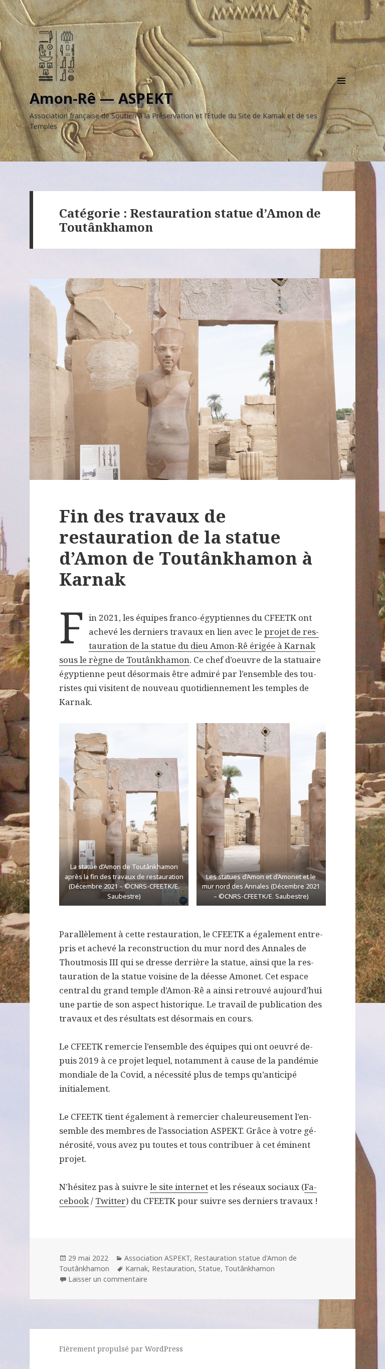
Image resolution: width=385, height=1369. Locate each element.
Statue (210, 1268)
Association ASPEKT (157, 1258)
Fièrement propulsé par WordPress (121, 1348)
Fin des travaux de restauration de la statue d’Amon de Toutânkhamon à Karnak (185, 547)
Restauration (173, 1268)
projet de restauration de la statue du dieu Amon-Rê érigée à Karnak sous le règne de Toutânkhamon (189, 645)
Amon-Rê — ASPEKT (101, 98)
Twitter (110, 1201)
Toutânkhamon (250, 1268)
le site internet (179, 1186)
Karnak (136, 1268)
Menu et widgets (341, 94)
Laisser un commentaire (107, 1279)
